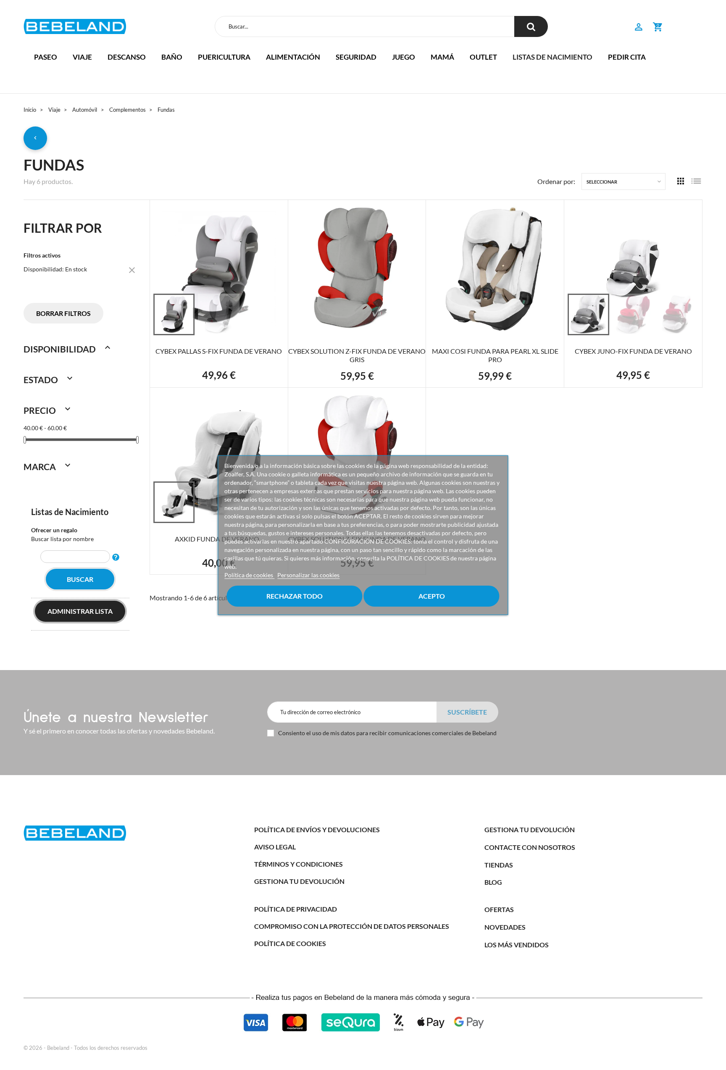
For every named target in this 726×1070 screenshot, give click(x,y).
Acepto (431, 596)
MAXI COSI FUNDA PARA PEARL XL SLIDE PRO (495, 355)
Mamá (442, 57)
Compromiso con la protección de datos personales (351, 926)
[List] (696, 182)
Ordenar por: (556, 181)
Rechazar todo (294, 596)
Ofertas (499, 909)
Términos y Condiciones (298, 864)
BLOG (493, 882)
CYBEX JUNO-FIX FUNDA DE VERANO (633, 351)
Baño (171, 57)
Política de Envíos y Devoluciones (317, 829)
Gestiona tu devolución (299, 881)
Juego (403, 57)
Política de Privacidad (295, 909)
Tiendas (498, 865)
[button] (638, 27)
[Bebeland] (75, 26)
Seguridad (356, 57)
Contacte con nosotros (529, 847)
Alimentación (293, 57)
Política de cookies (249, 574)
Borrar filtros (63, 313)
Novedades (505, 927)
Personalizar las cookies (308, 574)
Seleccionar (602, 181)
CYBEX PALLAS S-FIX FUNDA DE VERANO (218, 351)
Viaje (82, 57)
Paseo (45, 57)
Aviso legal (275, 847)
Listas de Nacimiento (69, 512)
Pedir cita (627, 57)
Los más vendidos (516, 945)
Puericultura (224, 57)
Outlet (483, 57)
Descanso (127, 57)
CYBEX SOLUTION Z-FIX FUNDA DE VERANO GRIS (357, 355)
